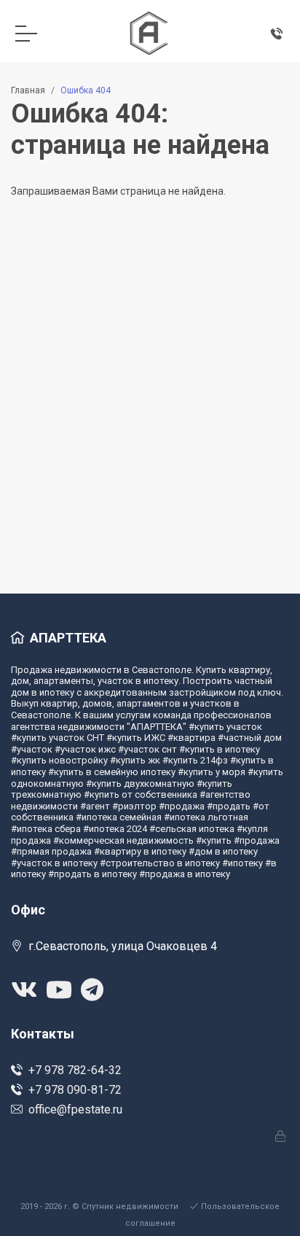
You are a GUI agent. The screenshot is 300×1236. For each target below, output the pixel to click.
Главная (28, 90)
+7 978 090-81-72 (75, 1090)
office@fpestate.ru (75, 1109)
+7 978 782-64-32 (75, 1070)
